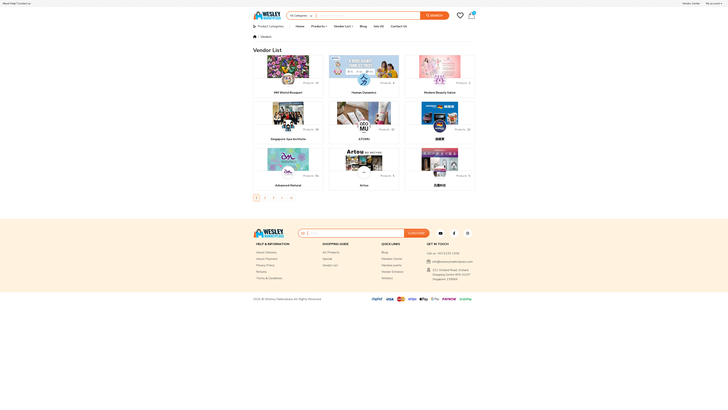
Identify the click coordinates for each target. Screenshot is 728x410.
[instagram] (469, 233)
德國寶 (439, 139)
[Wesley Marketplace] (267, 15)
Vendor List (330, 265)
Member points (391, 265)
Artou (364, 185)
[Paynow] (449, 299)
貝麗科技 (440, 185)
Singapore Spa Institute (288, 139)
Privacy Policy (265, 265)
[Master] (401, 299)
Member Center (391, 259)
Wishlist (387, 278)
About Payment (267, 259)
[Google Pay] (435, 299)
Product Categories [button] (271, 26)
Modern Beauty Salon (440, 93)
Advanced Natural (288, 185)
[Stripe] (412, 299)
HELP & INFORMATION (272, 244)
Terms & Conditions (269, 278)
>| (291, 198)
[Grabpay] (466, 299)
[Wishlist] (460, 15)
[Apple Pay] (423, 299)
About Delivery (266, 252)
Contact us (24, 3)
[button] (714, 3)
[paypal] (376, 299)
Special (327, 259)
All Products (331, 252)
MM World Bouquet (288, 93)
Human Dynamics (364, 93)
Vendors (265, 37)
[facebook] (455, 233)
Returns (261, 272)
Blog (384, 252)
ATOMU (364, 139)
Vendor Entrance (392, 272)
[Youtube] (442, 233)
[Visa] (389, 299)
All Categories (298, 15)
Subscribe (416, 233)
